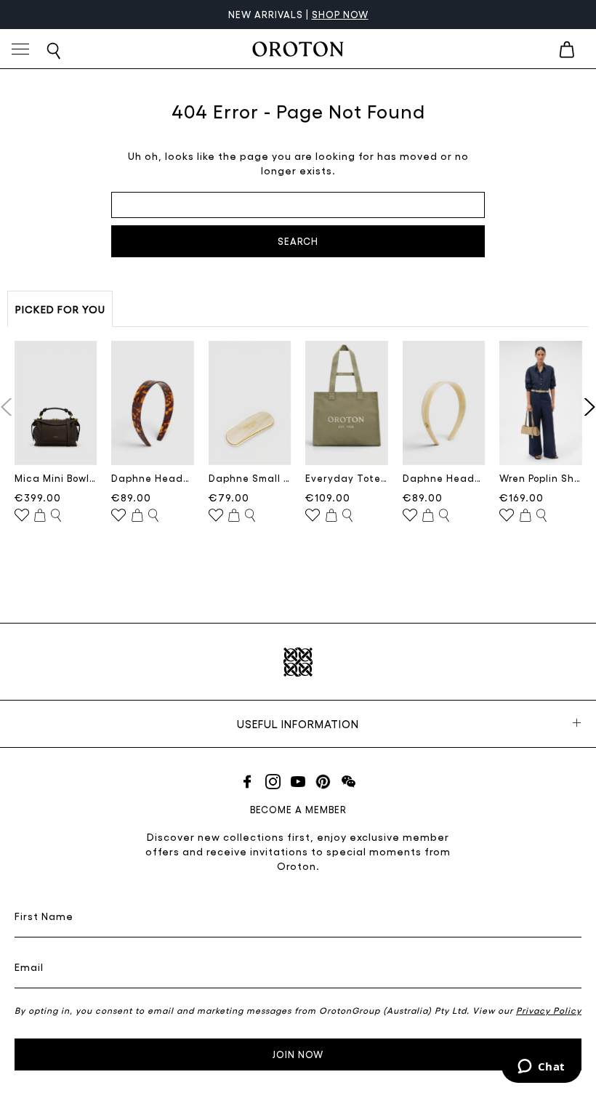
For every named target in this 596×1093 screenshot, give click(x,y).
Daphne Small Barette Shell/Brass (250, 477)
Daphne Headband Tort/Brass (152, 477)
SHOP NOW (340, 14)
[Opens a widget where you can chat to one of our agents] (541, 1067)
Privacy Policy (548, 1010)
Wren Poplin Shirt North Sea (540, 477)
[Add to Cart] (40, 516)
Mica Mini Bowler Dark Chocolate (56, 477)
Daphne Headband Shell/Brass (444, 477)
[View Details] (56, 516)
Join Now (298, 1054)
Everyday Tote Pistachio (346, 477)
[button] (586, 407)
